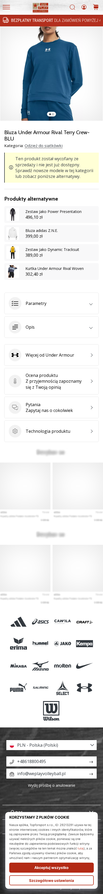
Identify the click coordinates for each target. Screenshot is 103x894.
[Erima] (19, 644)
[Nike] (84, 666)
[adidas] (19, 622)
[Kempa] (84, 644)
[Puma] (19, 687)
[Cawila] (62, 622)
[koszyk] (95, 7)
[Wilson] (51, 710)
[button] (51, 303)
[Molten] (62, 666)
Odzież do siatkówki (44, 145)
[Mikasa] (19, 666)
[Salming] (41, 687)
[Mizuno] (41, 666)
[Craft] (84, 622)
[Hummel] (41, 644)
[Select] (62, 687)
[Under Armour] (84, 687)
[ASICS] (41, 622)
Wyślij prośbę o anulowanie (51, 785)
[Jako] (62, 644)
